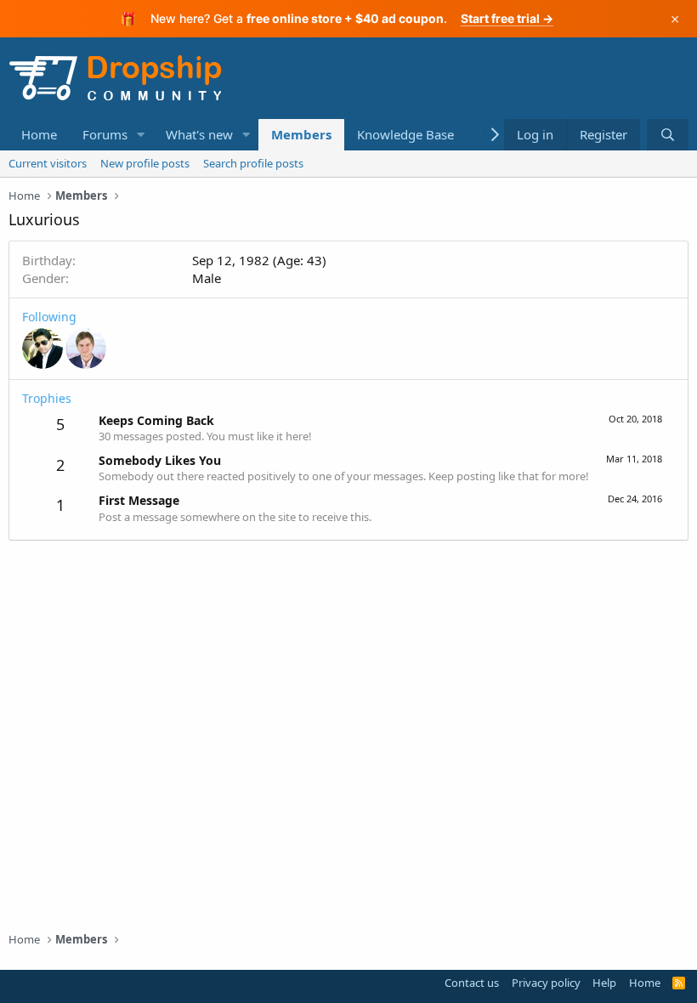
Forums (105, 134)
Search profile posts (253, 163)
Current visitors (47, 163)
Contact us (472, 982)
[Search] (667, 134)
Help (604, 982)
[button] (141, 134)
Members (301, 134)
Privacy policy (546, 982)
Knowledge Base (405, 134)
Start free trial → (507, 18)
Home (39, 134)
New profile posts (145, 163)
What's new (199, 134)
